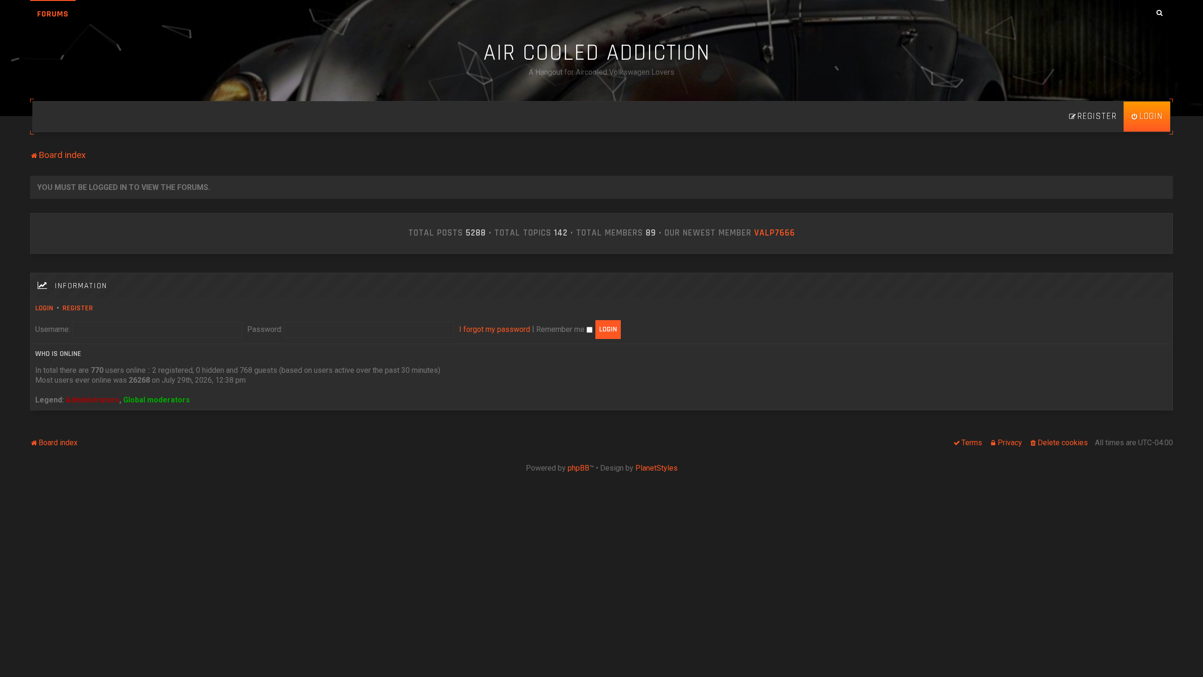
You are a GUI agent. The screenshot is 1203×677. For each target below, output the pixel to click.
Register (77, 308)
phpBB (578, 468)
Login (44, 308)
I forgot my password (494, 329)
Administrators (92, 399)
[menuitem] (1147, 117)
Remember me (561, 329)
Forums (53, 13)
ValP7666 (774, 233)
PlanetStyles (656, 468)
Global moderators (156, 399)
